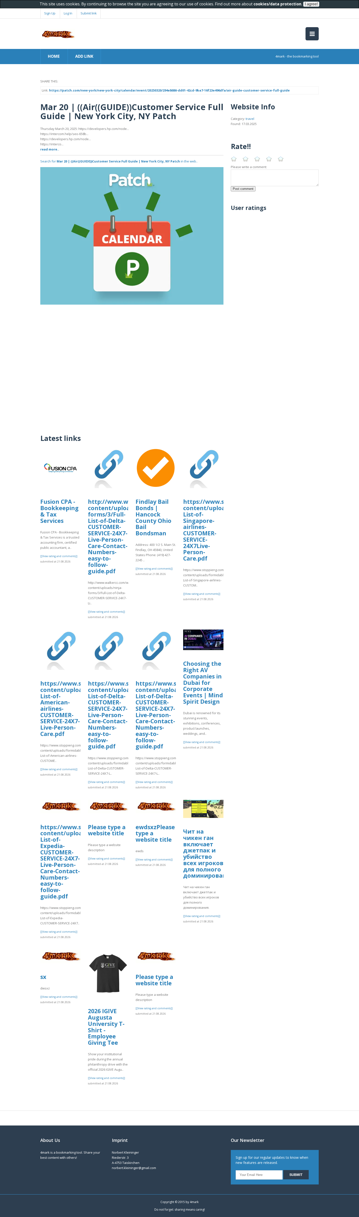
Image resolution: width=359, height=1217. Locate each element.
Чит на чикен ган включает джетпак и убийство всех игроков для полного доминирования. (209, 853)
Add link (84, 56)
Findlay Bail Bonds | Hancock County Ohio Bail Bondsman (153, 517)
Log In (68, 13)
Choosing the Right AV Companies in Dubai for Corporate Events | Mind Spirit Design (203, 682)
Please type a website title (107, 830)
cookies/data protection (277, 4)
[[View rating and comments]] (58, 556)
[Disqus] (131, 366)
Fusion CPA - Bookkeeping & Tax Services (59, 511)
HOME (54, 56)
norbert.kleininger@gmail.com (134, 1168)
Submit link (89, 13)
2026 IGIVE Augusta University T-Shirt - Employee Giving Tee (106, 1026)
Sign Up (49, 13)
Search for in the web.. (119, 161)
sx (43, 977)
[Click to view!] (131, 235)
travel (250, 118)
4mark (194, 1202)
